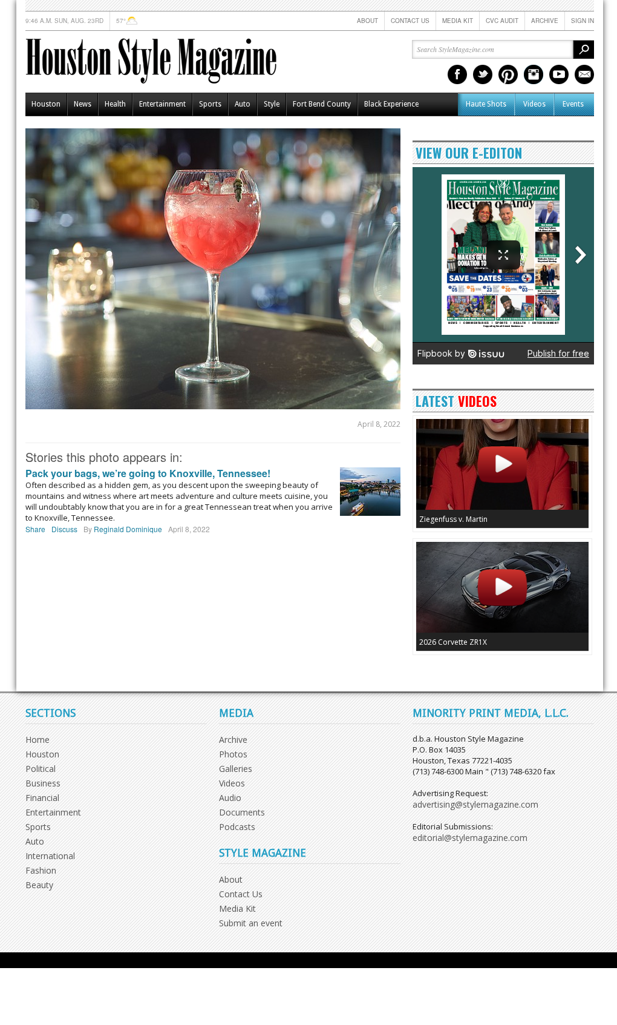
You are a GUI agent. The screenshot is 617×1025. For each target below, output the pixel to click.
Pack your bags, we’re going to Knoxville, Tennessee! (147, 473)
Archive (544, 20)
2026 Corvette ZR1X (453, 642)
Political (40, 768)
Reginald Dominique (128, 529)
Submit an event (250, 923)
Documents (242, 812)
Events (573, 104)
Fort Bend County (322, 104)
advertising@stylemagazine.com (475, 804)
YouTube (559, 74)
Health (115, 104)
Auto (242, 104)
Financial (42, 797)
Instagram (533, 74)
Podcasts (237, 826)
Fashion (40, 870)
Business (42, 783)
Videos (534, 104)
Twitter (482, 74)
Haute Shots (486, 104)
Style (271, 104)
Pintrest (508, 74)
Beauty (39, 885)
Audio (230, 797)
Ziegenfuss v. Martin (453, 519)
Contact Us (410, 20)
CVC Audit (502, 20)
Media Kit (457, 20)
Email (584, 74)
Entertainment (162, 104)
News (82, 104)
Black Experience (391, 104)
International (50, 856)
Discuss (64, 529)
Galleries (235, 768)
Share (35, 529)
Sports (210, 104)
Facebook (457, 74)
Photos (233, 754)
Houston (45, 104)
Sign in (582, 20)
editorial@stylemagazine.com (470, 837)
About (367, 20)
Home (37, 739)
